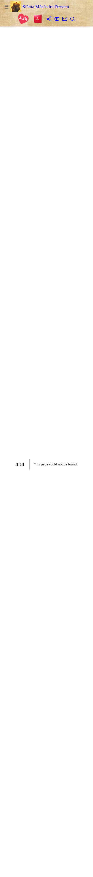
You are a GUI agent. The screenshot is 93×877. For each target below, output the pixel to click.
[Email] (64, 19)
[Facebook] (49, 19)
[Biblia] (38, 19)
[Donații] (23, 19)
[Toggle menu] (6, 7)
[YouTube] (56, 19)
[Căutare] (72, 19)
